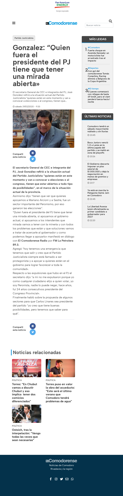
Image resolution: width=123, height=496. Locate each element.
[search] (99, 25)
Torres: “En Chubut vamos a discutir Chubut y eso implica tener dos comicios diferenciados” (24, 392)
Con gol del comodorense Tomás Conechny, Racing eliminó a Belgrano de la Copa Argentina (99, 76)
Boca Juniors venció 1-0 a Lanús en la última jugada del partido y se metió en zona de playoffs (98, 147)
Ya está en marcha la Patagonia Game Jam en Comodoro (98, 193)
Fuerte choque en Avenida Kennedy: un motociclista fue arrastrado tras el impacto (98, 55)
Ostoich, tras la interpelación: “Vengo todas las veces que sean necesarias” (26, 435)
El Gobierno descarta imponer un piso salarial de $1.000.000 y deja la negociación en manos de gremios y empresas (98, 172)
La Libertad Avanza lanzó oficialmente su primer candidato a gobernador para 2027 (98, 211)
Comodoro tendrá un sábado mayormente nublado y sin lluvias (98, 129)
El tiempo (94, 88)
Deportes (94, 68)
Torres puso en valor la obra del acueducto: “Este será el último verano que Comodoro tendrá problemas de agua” (60, 392)
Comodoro (95, 47)
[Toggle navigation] (14, 23)
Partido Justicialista (24, 38)
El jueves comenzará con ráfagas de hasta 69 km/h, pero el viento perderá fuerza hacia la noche (99, 96)
